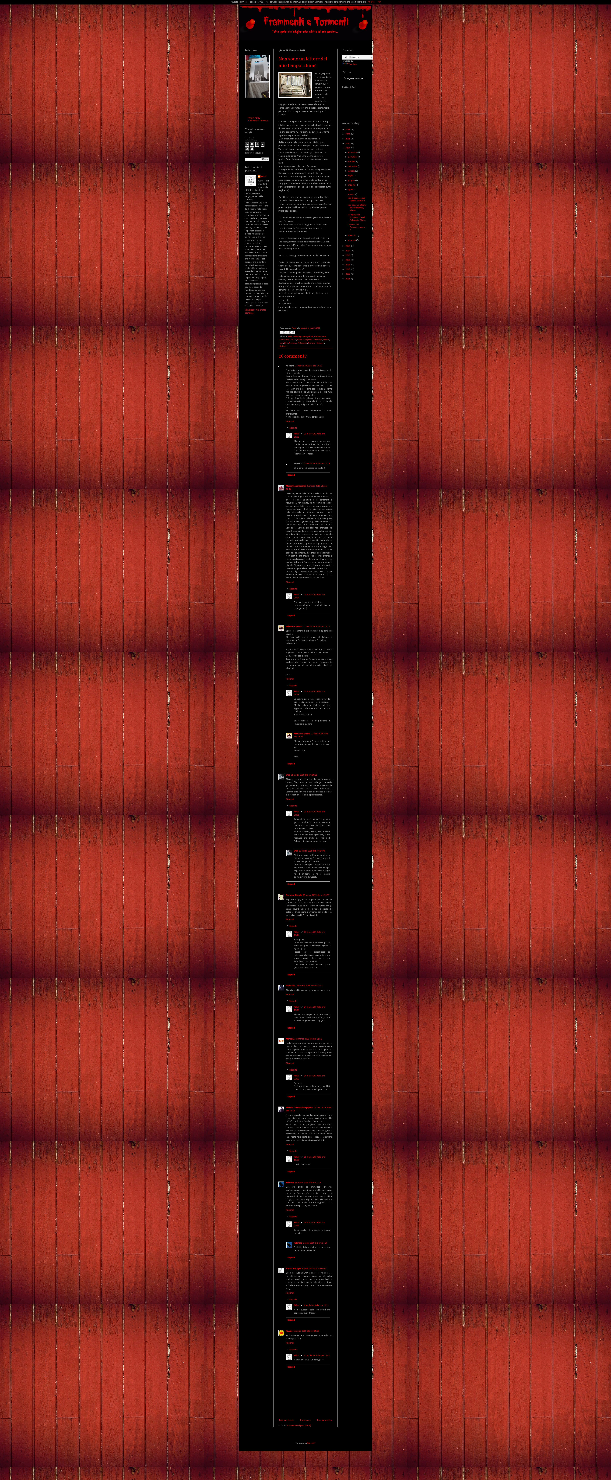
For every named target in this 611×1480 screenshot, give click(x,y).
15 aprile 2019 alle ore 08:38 (306, 1331)
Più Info (371, 2)
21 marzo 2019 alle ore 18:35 (304, 775)
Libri (281, 343)
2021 (348, 139)
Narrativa (293, 343)
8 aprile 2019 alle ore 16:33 (316, 1305)
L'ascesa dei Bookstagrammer (356, 227)
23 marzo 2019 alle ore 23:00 (310, 986)
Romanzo (320, 343)
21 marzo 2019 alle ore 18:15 (316, 626)
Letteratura (317, 340)
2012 (348, 274)
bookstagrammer (300, 337)
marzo (351, 194)
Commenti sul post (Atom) (299, 1425)
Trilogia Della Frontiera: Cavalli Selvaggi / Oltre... (357, 217)
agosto (351, 171)
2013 (348, 269)
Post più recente (286, 1420)
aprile (351, 189)
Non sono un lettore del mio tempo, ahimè (357, 208)
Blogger (311, 1443)
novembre (353, 157)
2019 (348, 148)
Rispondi (290, 421)
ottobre (352, 161)
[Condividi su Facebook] (290, 332)
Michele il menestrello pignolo (299, 1108)
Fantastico (284, 340)
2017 (348, 251)
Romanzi (312, 343)
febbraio (352, 235)
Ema (288, 775)
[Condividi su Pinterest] (293, 332)
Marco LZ (290, 1039)
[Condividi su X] (287, 332)
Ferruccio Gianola (294, 895)
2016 (348, 255)
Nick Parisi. (291, 986)
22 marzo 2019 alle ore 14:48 (312, 851)
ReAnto (289, 1331)
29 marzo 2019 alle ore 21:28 (308, 1183)
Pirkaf (296, 434)
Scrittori (283, 346)
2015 (348, 260)
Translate (352, 64)
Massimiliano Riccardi (296, 486)
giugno (351, 180)
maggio (352, 185)
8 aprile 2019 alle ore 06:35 (314, 1268)
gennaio (352, 240)
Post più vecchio (324, 1420)
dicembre (352, 152)
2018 (348, 246)
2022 (348, 134)
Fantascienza (320, 337)
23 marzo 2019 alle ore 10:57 (316, 895)
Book (290, 337)
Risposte (293, 428)
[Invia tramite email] (281, 332)
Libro (286, 343)
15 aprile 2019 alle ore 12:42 (317, 1355)
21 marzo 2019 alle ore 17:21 (308, 366)
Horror (299, 340)
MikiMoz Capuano (294, 626)
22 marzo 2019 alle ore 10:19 (316, 463)
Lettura (326, 340)
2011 (348, 279)
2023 (348, 129)
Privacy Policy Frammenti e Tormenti (258, 119)
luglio (351, 175)
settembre (353, 166)
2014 (348, 265)
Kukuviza (290, 1183)
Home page (305, 1420)
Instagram (307, 340)
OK (379, 2)
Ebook (310, 337)
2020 (348, 143)
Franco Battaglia (293, 1268)
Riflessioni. (302, 343)
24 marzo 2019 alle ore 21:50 (308, 1039)
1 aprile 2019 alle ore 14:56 (315, 1243)
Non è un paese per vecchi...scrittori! (356, 199)
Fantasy (293, 340)
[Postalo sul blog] (284, 332)
